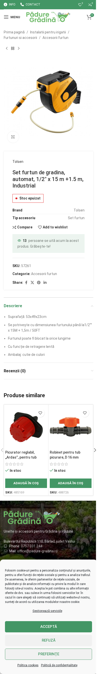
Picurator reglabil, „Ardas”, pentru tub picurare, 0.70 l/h (21, 457)
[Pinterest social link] (39, 282)
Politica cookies (28, 665)
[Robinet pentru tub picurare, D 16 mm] (71, 427)
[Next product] (19, 49)
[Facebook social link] (26, 282)
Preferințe (48, 654)
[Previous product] (7, 49)
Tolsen (17, 162)
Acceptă (48, 626)
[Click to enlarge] (13, 137)
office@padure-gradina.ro (37, 551)
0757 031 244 (31, 546)
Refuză (48, 640)
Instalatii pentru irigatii (48, 32)
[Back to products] (13, 49)
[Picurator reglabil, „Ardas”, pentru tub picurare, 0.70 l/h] (26, 427)
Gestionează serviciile (47, 611)
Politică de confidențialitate (59, 665)
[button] (26, 483)
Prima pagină (14, 32)
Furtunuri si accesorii (20, 38)
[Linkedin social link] (45, 282)
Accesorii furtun (55, 38)
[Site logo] (48, 17)
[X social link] (32, 282)
